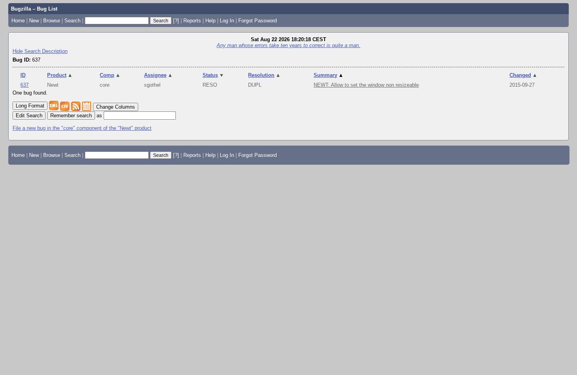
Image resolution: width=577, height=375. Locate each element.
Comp (110, 75)
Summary (328, 75)
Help (210, 21)
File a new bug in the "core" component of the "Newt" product (82, 128)
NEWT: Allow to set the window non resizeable (366, 85)
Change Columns (115, 107)
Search (72, 21)
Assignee (158, 75)
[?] (176, 21)
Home (18, 21)
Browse (51, 21)
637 (24, 85)
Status (213, 75)
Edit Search (29, 115)
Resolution (264, 75)
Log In (227, 21)
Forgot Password (257, 21)
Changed (523, 75)
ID (23, 75)
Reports (192, 21)
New (34, 21)
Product (60, 75)
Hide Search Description (40, 51)
